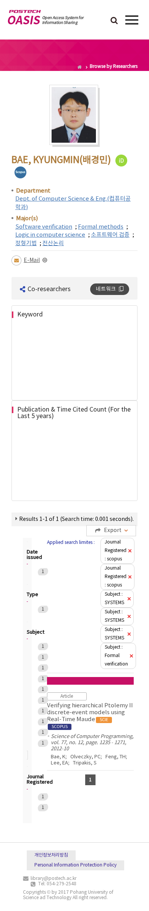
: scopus (115, 551)
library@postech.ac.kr (53, 878)
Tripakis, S (85, 763)
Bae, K (58, 757)
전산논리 (53, 243)
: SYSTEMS (114, 598)
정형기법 (26, 243)
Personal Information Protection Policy (75, 865)
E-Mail (32, 260)
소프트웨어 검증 (110, 235)
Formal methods (100, 227)
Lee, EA (59, 763)
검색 (114, 21)
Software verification (43, 227)
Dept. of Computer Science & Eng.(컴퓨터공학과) (73, 203)
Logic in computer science (50, 235)
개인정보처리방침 (51, 855)
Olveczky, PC (85, 757)
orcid (121, 160)
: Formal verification (116, 656)
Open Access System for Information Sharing (46, 19)
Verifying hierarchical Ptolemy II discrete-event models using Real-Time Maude (90, 715)
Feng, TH (115, 757)
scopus (20, 172)
